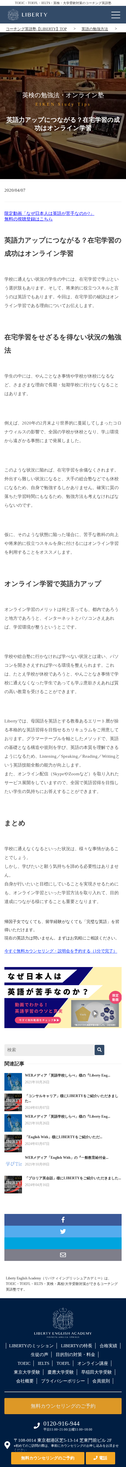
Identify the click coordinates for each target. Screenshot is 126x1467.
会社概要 (25, 1381)
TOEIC (24, 1363)
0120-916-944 (61, 1423)
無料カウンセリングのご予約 (47, 1458)
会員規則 (101, 1381)
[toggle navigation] (115, 13)
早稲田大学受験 (96, 1372)
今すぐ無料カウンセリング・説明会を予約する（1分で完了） (60, 951)
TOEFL (63, 1363)
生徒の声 (39, 1354)
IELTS (43, 1363)
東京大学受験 (27, 1372)
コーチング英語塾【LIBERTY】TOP (36, 29)
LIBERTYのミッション (31, 1345)
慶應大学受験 (60, 1372)
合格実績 (108, 1345)
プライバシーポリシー (63, 1381)
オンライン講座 (92, 1363)
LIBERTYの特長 (76, 1345)
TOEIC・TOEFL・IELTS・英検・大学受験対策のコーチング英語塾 (63, 3)
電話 (103, 1458)
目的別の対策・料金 (75, 1354)
